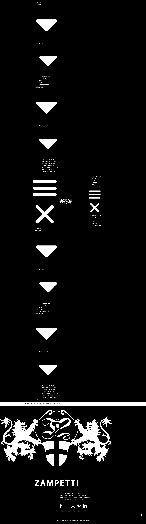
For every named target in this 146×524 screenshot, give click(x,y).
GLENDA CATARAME (48, 163)
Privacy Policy (65, 511)
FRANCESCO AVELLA (49, 171)
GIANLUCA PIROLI (48, 169)
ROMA (41, 83)
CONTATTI (94, 183)
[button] (45, 201)
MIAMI (40, 81)
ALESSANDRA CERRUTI (50, 167)
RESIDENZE (46, 77)
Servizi (37, 173)
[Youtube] (67, 506)
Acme (87, 520)
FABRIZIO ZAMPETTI (48, 159)
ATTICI (44, 79)
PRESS (93, 181)
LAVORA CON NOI (96, 176)
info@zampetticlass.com (82, 497)
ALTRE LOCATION (44, 85)
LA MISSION (38, 2)
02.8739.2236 (66, 497)
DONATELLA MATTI (48, 165)
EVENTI (94, 178)
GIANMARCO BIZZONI (49, 161)
